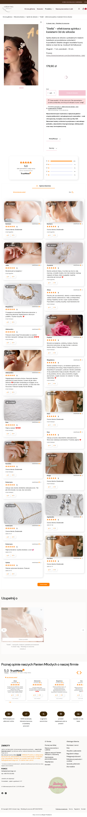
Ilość (47, 89)
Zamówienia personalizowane (51, 758)
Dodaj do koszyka (72, 93)
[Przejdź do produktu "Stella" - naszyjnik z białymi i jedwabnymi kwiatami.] (22, 624)
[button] (37, 186)
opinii (24, 672)
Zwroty (71, 809)
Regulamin (77, 809)
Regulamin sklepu (73, 754)
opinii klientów (26, 168)
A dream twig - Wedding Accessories (57, 23)
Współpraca (49, 762)
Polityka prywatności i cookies (74, 760)
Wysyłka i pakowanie (74, 751)
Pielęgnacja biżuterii (74, 756)
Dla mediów (71, 767)
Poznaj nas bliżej (50, 745)
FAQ (68, 748)
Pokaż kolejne (43, 584)
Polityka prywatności (61, 809)
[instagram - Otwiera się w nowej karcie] (6, 793)
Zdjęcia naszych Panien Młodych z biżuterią (53, 753)
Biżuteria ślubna (19, 17)
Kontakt (47, 765)
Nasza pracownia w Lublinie (52, 749)
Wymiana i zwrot (73, 745)
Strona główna (7, 17)
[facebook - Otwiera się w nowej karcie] (2, 793)
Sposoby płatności (73, 764)
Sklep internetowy (41, 814)
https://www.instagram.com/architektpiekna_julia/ (65, 55)
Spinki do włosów (32, 17)
